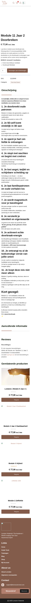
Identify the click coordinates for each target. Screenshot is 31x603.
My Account (5, 562)
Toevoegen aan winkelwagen (17, 70)
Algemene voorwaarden (9, 575)
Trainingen (4, 553)
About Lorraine (6, 572)
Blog (2, 556)
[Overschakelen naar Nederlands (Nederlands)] (24, 2)
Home (3, 547)
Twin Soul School (15, 82)
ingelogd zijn (10, 354)
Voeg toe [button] (16, 400)
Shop (3, 559)
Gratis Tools (5, 550)
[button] (28, 3)
